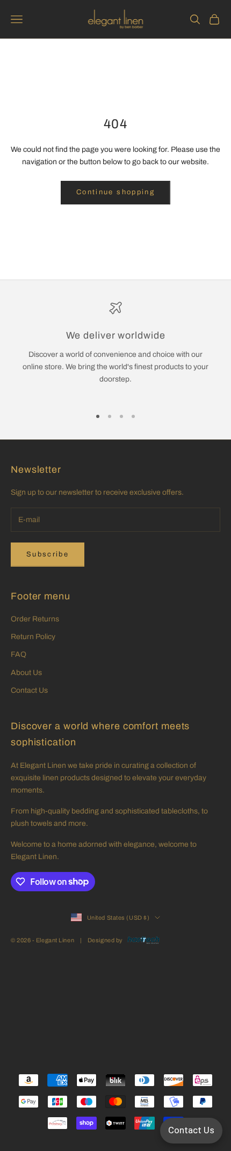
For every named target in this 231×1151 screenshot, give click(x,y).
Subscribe (47, 554)
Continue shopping (115, 192)
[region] (115, 350)
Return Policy (33, 637)
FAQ (18, 654)
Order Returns (35, 619)
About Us (26, 673)
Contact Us (29, 690)
